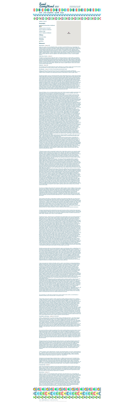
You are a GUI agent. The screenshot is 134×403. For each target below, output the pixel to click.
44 (61, 69)
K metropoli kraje (42, 364)
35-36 (57, 69)
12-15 (51, 69)
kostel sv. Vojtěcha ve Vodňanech (45, 32)
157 (49, 45)
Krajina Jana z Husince (43, 56)
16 (55, 316)
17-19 (54, 69)
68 (47, 65)
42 (60, 69)
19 (56, 316)
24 (55, 69)
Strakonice (41, 65)
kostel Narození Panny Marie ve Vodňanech (47, 25)
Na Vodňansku (41, 69)
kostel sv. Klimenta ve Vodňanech (45, 29)
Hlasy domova (41, 45)
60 (65, 69)
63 (66, 69)
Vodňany (40, 21)
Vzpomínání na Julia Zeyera (44, 316)
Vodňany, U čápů (42, 31)
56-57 (63, 69)
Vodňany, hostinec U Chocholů (44, 28)
